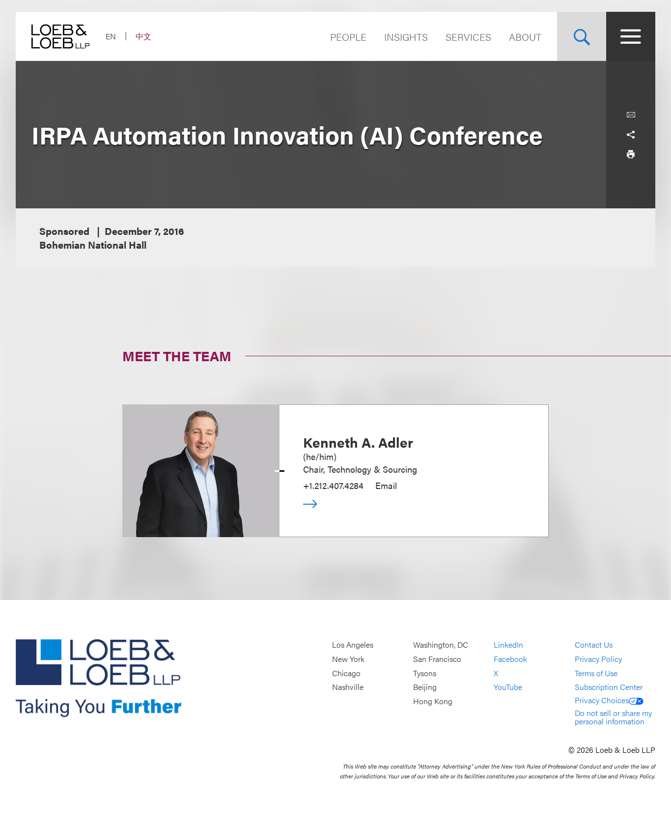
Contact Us (594, 645)
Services (468, 36)
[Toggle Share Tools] (631, 134)
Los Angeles (352, 645)
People (348, 36)
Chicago (346, 673)
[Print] (631, 154)
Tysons (424, 673)
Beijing (425, 686)
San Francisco (437, 658)
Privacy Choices (602, 700)
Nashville (347, 686)
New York (348, 658)
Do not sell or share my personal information (613, 717)
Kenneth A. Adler (358, 442)
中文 (143, 36)
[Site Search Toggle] (581, 36)
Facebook (510, 658)
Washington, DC (440, 645)
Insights (406, 36)
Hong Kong (432, 701)
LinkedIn (508, 645)
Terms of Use (596, 673)
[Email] (630, 115)
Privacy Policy (598, 658)
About (525, 36)
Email (386, 485)
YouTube (508, 686)
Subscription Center (609, 686)
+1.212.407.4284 (333, 485)
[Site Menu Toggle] (630, 36)
